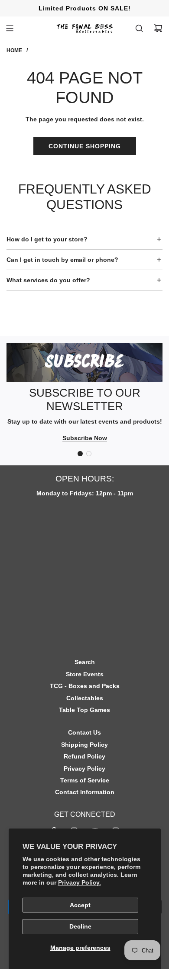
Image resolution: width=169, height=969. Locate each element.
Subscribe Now (84, 437)
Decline (80, 926)
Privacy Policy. (79, 882)
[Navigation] (9, 28)
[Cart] (158, 28)
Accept (80, 905)
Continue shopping (85, 146)
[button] (80, 453)
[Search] (139, 28)
